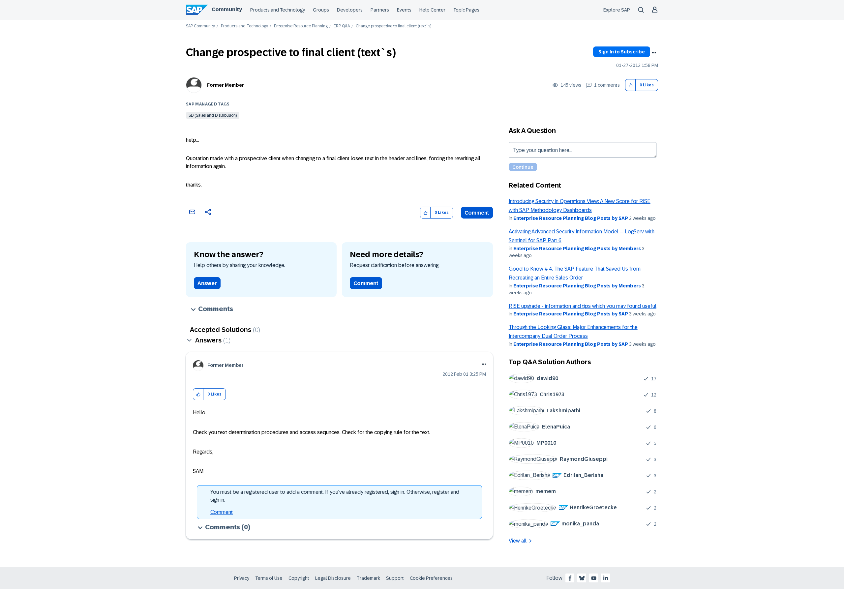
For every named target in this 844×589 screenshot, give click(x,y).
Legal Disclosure (333, 578)
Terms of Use (269, 578)
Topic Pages (466, 10)
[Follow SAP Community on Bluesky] (582, 578)
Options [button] (653, 52)
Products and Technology (277, 10)
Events (404, 10)
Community (227, 9)
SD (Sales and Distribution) (213, 115)
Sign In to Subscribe (621, 51)
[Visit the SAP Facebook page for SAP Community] (570, 578)
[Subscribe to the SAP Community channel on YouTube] (593, 578)
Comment (477, 213)
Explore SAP (616, 10)
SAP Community (200, 26)
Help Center (432, 10)
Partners (380, 10)
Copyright (298, 578)
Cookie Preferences (431, 578)
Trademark (368, 578)
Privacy (241, 578)
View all (518, 541)
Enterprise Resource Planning (301, 26)
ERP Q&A (342, 26)
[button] (630, 85)
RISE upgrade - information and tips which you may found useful (582, 306)
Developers (350, 10)
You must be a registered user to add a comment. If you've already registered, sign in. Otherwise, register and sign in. (334, 496)
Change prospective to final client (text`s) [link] (393, 26)
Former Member (225, 85)
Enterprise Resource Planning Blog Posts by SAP (570, 218)
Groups (321, 10)
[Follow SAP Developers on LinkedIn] (605, 578)
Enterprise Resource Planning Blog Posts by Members (577, 248)
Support (395, 578)
